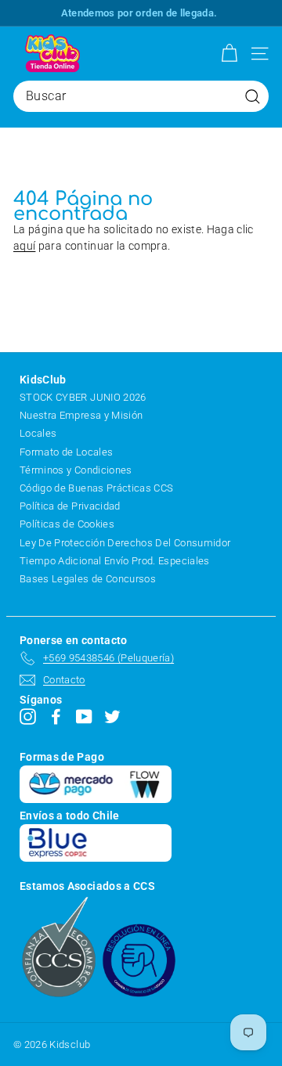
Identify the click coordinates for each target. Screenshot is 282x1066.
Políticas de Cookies (67, 524)
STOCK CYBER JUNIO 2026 (83, 397)
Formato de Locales (66, 452)
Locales (38, 433)
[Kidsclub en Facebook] (56, 716)
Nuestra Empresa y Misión (81, 415)
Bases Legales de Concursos (88, 579)
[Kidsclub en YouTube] (84, 716)
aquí (24, 245)
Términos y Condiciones (76, 470)
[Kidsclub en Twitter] (112, 716)
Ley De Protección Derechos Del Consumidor (125, 543)
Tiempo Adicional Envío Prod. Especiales (115, 561)
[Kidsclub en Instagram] (28, 716)
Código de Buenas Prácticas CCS (97, 488)
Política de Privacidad (70, 506)
